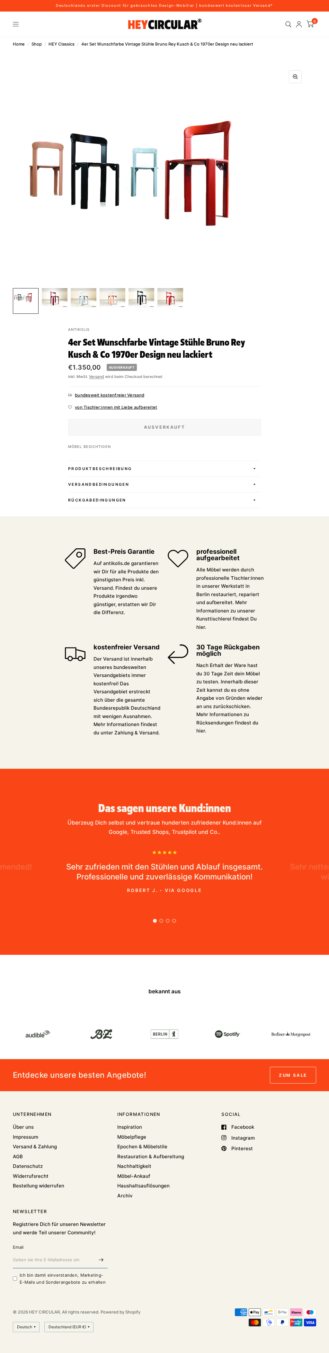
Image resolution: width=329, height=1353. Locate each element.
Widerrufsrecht (31, 1176)
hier (200, 627)
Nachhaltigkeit (134, 1166)
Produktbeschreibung (100, 468)
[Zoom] (295, 76)
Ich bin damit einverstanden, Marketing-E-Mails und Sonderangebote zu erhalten (63, 1278)
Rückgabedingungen (97, 500)
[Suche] (288, 24)
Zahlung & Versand (136, 733)
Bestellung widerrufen (38, 1186)
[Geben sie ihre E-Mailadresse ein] (101, 1260)
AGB (18, 1156)
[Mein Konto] (299, 24)
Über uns (23, 1127)
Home (19, 44)
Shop (36, 44)
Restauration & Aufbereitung (150, 1156)
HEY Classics (62, 44)
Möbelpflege (131, 1137)
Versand (96, 376)
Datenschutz (28, 1166)
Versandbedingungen (98, 484)
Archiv (125, 1196)
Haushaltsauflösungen (143, 1186)
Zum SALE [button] (293, 1075)
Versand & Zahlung (35, 1146)
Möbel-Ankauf (133, 1176)
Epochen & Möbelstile (142, 1146)
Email (18, 1247)
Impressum (25, 1137)
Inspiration (129, 1127)
